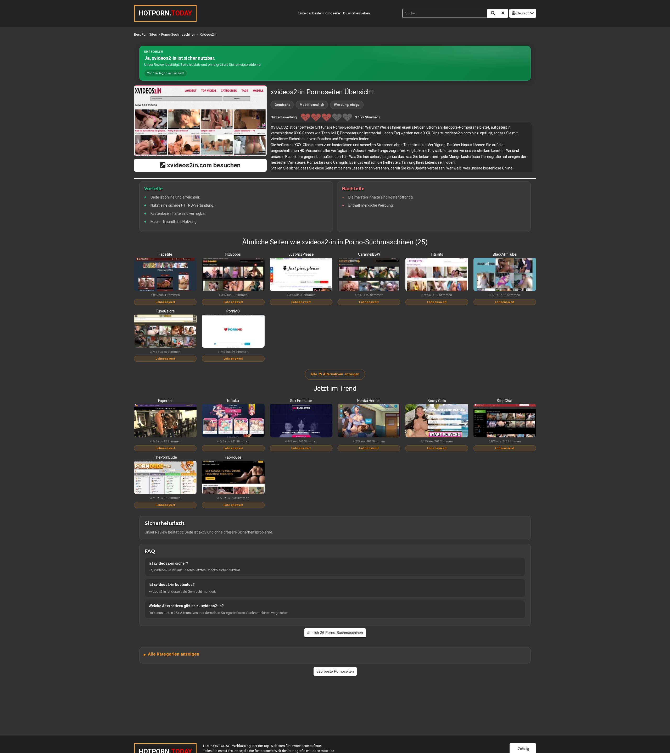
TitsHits (437, 254)
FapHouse (233, 457)
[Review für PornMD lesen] (233, 332)
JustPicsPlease (301, 254)
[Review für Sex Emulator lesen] (301, 421)
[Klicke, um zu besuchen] (200, 120)
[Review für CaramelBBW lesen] (369, 275)
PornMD (233, 311)
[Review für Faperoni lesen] (165, 421)
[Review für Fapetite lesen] (165, 275)
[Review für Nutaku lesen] (233, 421)
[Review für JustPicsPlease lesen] (301, 275)
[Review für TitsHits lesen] (436, 275)
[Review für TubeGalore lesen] (165, 332)
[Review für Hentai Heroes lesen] (369, 421)
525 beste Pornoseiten (335, 671)
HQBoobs (233, 254)
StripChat (504, 401)
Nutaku (233, 401)
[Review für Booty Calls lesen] (436, 421)
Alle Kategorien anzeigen (173, 654)
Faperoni (165, 401)
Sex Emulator (301, 401)
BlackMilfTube (504, 254)
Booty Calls (437, 401)
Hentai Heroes (369, 401)
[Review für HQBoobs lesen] (233, 275)
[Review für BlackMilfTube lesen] (504, 275)
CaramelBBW (369, 254)
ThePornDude (165, 457)
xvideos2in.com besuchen (203, 165)
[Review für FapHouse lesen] (233, 478)
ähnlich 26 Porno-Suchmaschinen (335, 632)
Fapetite (165, 254)
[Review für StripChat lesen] (504, 421)
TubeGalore (165, 311)
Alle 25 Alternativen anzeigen (335, 374)
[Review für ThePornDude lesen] (165, 478)
